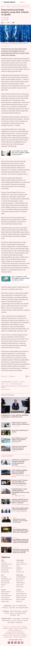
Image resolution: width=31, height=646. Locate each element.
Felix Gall (18, 570)
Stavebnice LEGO (25, 618)
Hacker (3, 383)
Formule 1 (3, 585)
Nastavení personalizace (19, 637)
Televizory (25, 620)
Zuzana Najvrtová (21, 511)
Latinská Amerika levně (6, 599)
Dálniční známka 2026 (21, 594)
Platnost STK (19, 601)
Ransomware (15, 381)
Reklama (16, 629)
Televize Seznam (20, 634)
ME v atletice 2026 (5, 583)
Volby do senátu (4, 570)
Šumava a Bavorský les (6, 595)
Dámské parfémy (6, 620)
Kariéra (19, 627)
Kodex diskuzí (16, 635)
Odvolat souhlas (8, 637)
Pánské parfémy (19, 622)
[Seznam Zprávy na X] (12, 643)
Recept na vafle (19, 585)
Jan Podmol (5, 17)
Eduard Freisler (20, 466)
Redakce (11, 629)
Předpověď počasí (22, 606)
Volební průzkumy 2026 (6, 564)
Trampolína (24, 611)
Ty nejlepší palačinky (21, 577)
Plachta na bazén (17, 611)
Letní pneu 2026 (20, 592)
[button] (15, 33)
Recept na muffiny (20, 579)
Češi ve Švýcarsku (5, 597)
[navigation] (2, 2)
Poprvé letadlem (5, 594)
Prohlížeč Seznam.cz (10, 634)
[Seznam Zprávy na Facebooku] (9, 643)
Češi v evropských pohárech (22, 608)
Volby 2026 (3, 562)
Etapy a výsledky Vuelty (21, 564)
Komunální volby (5, 572)
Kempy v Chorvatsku (5, 592)
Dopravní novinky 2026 (21, 595)
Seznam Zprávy (20, 495)
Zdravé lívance (19, 581)
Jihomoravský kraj (5, 389)
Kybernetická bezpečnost (16, 383)
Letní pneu (13, 620)
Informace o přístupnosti (15, 630)
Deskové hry (19, 620)
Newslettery (24, 635)
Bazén (11, 611)
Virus (7, 383)
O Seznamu (13, 627)
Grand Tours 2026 (20, 572)
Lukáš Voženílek (20, 485)
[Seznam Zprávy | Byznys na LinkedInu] (22, 643)
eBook (4, 22)
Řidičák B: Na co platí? (21, 597)
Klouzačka (12, 613)
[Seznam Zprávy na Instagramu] (15, 643)
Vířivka (18, 615)
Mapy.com (15, 606)
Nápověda (24, 627)
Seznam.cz (22, 2)
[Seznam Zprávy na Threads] (19, 643)
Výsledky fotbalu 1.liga (6, 579)
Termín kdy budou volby (6, 568)
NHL (2, 587)
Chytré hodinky (11, 622)
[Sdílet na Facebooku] (26, 376)
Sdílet (10, 22)
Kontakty (5, 629)
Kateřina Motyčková (22, 504)
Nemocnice (22, 381)
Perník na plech (19, 587)
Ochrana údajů (23, 629)
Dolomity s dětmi (5, 601)
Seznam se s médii (7, 635)
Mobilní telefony (16, 618)
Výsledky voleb (4, 566)
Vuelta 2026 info (20, 562)
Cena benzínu (12, 608)
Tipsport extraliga (5, 581)
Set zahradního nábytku (20, 613)
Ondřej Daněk (20, 475)
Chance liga (3, 577)
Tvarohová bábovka (20, 583)
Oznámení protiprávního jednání (15, 632)
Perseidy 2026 (5, 608)
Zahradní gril (13, 615)
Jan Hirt (18, 566)
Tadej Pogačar (19, 568)
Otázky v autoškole (20, 599)
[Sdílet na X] (29, 376)
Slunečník (6, 613)
